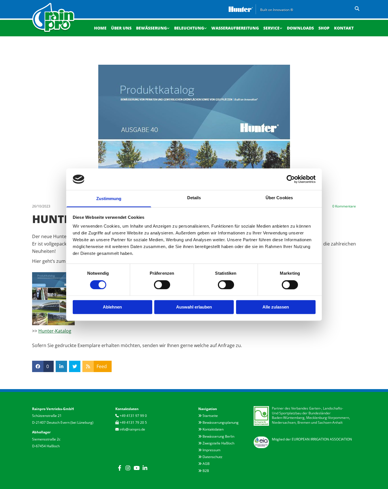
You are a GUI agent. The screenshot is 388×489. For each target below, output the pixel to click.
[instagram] (128, 467)
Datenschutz (212, 456)
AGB (206, 463)
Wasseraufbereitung (235, 28)
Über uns (121, 28)
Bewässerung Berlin (218, 436)
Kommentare (344, 206)
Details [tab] (194, 198)
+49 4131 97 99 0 (133, 415)
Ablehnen (112, 307)
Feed (102, 366)
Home (100, 28)
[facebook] (119, 467)
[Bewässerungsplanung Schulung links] (280, 27)
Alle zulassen (275, 307)
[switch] (162, 284)
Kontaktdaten (213, 429)
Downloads (300, 28)
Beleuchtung (189, 28)
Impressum (211, 450)
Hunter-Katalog (54, 331)
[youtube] (136, 467)
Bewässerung (151, 28)
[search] (357, 8)
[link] (153, 27)
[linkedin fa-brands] (145, 467)
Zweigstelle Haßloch (218, 443)
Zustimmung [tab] (109, 198)
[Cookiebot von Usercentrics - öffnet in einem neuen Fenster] (291, 179)
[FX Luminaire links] (205, 27)
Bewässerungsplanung (221, 422)
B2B (206, 470)
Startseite (210, 415)
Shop (323, 28)
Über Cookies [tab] (279, 198)
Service (271, 28)
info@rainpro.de (132, 429)
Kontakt (344, 28)
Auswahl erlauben (194, 307)
